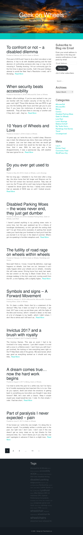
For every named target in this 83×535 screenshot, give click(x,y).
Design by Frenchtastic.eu (44, 531)
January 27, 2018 (19, 299)
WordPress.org (61, 153)
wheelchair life (44, 514)
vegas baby (44, 508)
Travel (58, 131)
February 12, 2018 (20, 258)
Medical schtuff (61, 123)
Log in (58, 145)
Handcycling (43, 485)
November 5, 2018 (20, 94)
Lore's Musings (41, 173)
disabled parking (39, 479)
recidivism (47, 500)
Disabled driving (43, 476)
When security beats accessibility (25, 88)
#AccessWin (40, 299)
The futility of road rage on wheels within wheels (28, 252)
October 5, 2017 (19, 338)
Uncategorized (61, 133)
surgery (35, 508)
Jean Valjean (37, 487)
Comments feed (62, 150)
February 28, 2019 (20, 55)
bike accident (40, 474)
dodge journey (35, 482)
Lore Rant (15, 219)
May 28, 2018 (18, 173)
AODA (33, 473)
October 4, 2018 (19, 134)
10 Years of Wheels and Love (28, 128)
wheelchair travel (36, 521)
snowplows (38, 503)
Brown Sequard (47, 474)
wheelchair (36, 511)
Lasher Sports (45, 487)
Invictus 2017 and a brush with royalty (24, 332)
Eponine (43, 482)
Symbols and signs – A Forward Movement (27, 293)
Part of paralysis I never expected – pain (28, 415)
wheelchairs (38, 517)
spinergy (44, 505)
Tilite (39, 508)
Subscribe (62, 68)
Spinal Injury (38, 505)
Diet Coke (33, 476)
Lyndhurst (45, 490)
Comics (58, 111)
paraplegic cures (34, 500)
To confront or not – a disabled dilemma (25, 49)
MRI (45, 493)
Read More (19, 73)
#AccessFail (32, 94)
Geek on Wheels (41, 14)
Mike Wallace (39, 493)
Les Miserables (36, 490)
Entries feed (60, 148)
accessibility (45, 470)
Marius (32, 493)
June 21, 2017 (18, 421)
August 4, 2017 (19, 382)
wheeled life (47, 521)
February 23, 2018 (20, 216)
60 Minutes (44, 468)
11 (32, 450)
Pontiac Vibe (42, 500)
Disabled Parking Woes (35, 216)
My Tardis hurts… (63, 126)
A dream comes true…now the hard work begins (27, 373)
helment (50, 485)
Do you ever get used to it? (28, 167)
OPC (39, 495)
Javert (31, 487)
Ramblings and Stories (64, 128)
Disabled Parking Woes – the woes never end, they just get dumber (27, 208)
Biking (28, 382)
